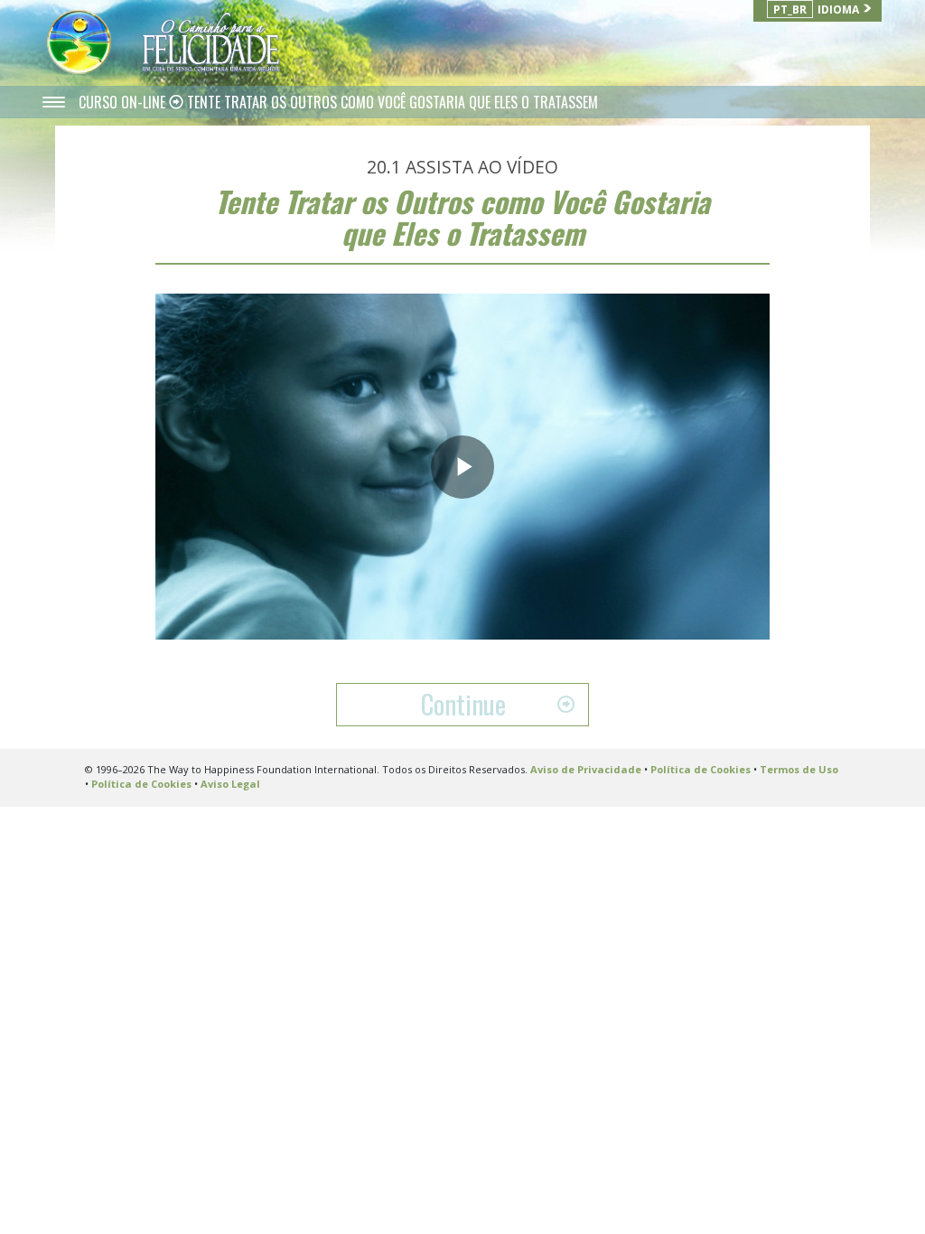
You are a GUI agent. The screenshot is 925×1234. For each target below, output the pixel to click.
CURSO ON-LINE (124, 102)
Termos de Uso (799, 769)
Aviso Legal (230, 783)
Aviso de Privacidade (585, 769)
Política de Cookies (700, 769)
